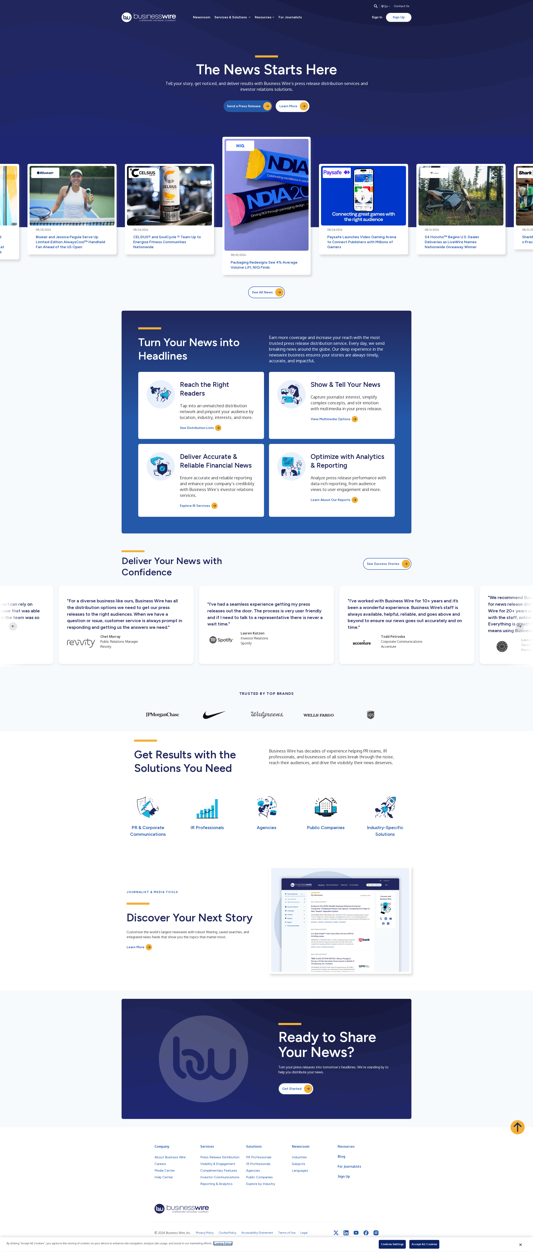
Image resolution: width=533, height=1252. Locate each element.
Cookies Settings (392, 1244)
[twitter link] (336, 1233)
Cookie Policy (223, 1243)
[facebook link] (366, 1232)
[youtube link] (356, 1233)
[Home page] (149, 17)
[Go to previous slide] (13, 626)
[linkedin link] (346, 1232)
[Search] (376, 6)
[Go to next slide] (520, 626)
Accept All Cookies (424, 1244)
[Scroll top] (518, 1127)
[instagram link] (376, 1232)
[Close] (520, 1245)
